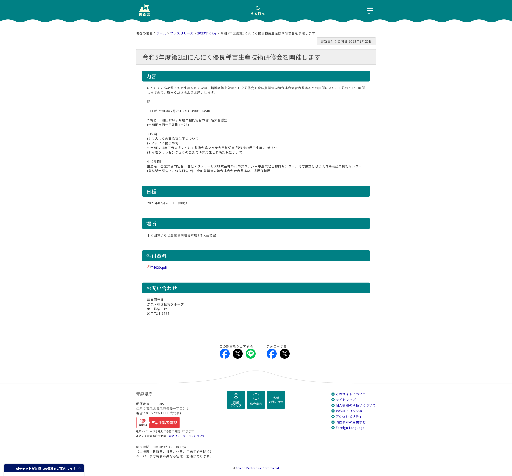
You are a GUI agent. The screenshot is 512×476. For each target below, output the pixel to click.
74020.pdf (159, 267)
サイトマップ (346, 399)
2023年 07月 (207, 33)
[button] (44, 468)
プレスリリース (181, 33)
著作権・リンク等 (349, 411)
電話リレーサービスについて (187, 436)
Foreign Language (350, 427)
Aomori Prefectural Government (257, 468)
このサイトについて (351, 394)
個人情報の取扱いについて (356, 405)
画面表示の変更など (351, 422)
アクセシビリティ (349, 416)
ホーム (161, 33)
